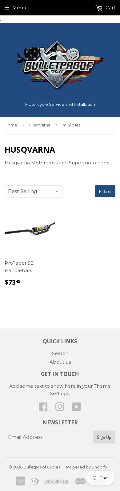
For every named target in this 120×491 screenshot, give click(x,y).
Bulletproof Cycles (41, 466)
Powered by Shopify (86, 466)
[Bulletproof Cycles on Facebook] (43, 409)
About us (60, 362)
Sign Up (104, 437)
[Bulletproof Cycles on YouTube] (77, 409)
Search (60, 353)
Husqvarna (39, 124)
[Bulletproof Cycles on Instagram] (59, 409)
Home (11, 124)
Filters (105, 191)
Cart (109, 7)
